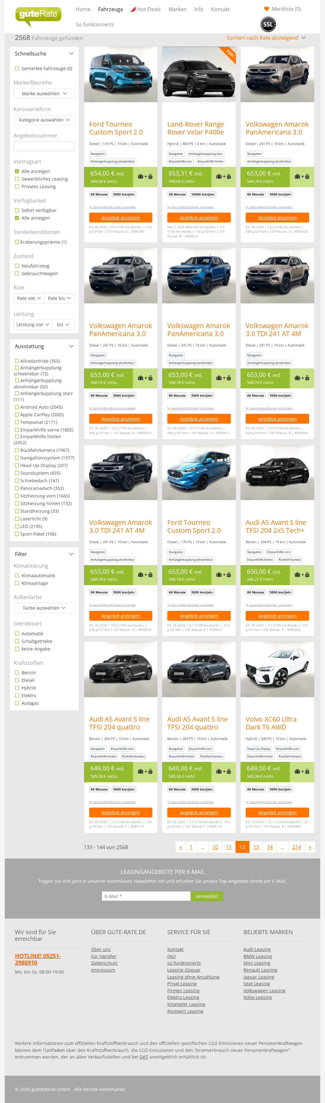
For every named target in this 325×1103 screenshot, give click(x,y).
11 (229, 846)
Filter (21, 554)
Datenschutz (104, 963)
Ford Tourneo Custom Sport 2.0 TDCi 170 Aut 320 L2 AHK (198, 534)
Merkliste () (285, 8)
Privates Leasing (38, 186)
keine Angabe (35, 649)
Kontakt (220, 9)
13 (256, 846)
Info (198, 9)
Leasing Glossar (184, 970)
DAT (144, 1057)
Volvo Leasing (257, 997)
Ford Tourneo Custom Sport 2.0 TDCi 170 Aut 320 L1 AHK (119, 136)
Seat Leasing (256, 984)
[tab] (44, 54)
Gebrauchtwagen (39, 273)
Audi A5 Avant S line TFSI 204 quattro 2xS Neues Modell (119, 727)
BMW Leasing (257, 956)
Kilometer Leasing (186, 1004)
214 (296, 846)
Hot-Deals (149, 9)
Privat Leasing (182, 984)
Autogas (29, 703)
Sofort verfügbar (38, 210)
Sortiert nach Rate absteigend (263, 37)
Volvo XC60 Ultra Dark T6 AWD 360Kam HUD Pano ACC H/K (275, 731)
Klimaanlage (34, 583)
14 (270, 846)
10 (215, 846)
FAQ (171, 956)
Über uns (101, 949)
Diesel (27, 680)
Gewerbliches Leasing (44, 179)
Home (83, 9)
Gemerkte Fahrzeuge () (46, 68)
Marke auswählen (41, 93)
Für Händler (103, 956)
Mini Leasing (256, 963)
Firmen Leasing (183, 990)
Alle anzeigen (35, 171)
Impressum (103, 970)
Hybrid (28, 688)
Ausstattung (29, 346)
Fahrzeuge (110, 9)
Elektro (28, 695)
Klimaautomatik (37, 575)
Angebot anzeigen (121, 218)
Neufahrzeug (35, 266)
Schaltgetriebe (36, 641)
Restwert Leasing (185, 1011)
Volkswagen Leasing (264, 990)
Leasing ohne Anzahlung (193, 977)
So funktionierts (95, 24)
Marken (178, 9)
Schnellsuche (30, 53)
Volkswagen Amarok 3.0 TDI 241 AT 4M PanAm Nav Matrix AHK (277, 337)
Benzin (28, 673)
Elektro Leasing (183, 997)
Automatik (31, 634)
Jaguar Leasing (259, 977)
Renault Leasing (260, 970)
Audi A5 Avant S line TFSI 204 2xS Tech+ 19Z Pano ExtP (276, 530)
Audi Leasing (257, 949)
